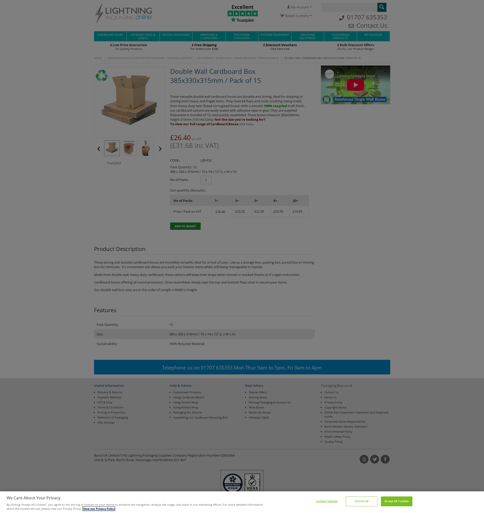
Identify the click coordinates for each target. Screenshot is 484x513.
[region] (242, 502)
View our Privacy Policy (99, 508)
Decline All (362, 501)
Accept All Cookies (396, 501)
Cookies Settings (327, 501)
